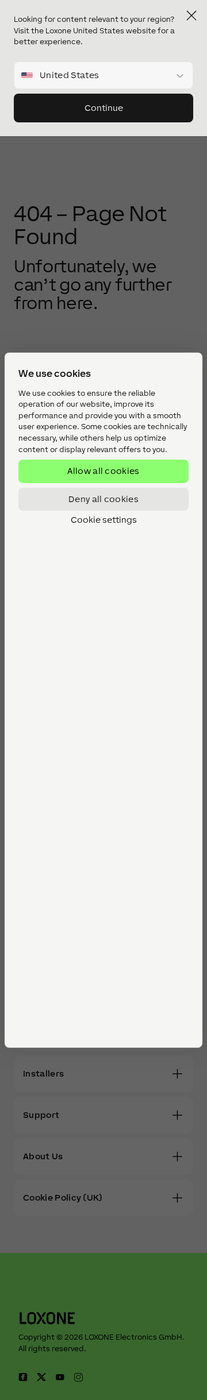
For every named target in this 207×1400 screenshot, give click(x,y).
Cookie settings (104, 519)
